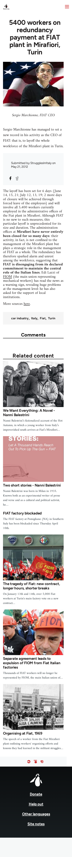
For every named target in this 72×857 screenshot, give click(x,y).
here (27, 304)
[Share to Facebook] (10, 178)
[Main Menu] (67, 7)
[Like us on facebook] (29, 761)
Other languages (36, 814)
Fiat (42, 318)
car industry (19, 318)
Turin (51, 318)
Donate (36, 794)
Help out (36, 804)
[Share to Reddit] (17, 178)
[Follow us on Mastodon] (42, 761)
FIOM (7, 276)
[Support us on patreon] (35, 761)
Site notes (36, 824)
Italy (34, 318)
